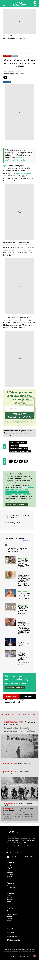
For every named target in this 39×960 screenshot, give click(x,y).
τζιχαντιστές (14, 445)
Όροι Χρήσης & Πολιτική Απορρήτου (18, 852)
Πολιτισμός (11, 893)
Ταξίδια (9, 920)
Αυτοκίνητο (10, 916)
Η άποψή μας (11, 887)
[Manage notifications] (34, 955)
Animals (9, 911)
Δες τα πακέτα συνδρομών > (16, 504)
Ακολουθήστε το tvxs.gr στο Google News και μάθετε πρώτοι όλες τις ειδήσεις (18, 433)
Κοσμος (14, 56)
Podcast (9, 878)
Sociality (25, 956)
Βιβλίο (9, 901)
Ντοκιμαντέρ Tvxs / (14, 722)
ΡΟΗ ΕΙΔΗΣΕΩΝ (11, 696)
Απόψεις (10, 883)
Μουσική (10, 899)
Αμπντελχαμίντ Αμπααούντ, (24, 245)
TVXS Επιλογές (13, 940)
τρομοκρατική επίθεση (25, 173)
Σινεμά (9, 895)
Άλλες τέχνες (11, 903)
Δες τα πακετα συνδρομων (15, 687)
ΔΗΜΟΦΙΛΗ (27, 696)
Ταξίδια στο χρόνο (12, 936)
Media (9, 869)
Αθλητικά (10, 872)
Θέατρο (9, 897)
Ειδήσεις (10, 862)
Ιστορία (10, 928)
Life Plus (10, 908)
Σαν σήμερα (10, 932)
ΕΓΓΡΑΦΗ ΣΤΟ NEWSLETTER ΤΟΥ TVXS (19, 415)
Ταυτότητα (10, 849)
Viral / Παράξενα (12, 914)
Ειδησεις (7, 56)
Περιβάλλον (10, 874)
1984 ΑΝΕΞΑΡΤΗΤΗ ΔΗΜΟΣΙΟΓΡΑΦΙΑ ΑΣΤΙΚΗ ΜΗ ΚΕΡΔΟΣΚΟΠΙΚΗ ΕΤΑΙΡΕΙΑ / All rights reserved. (19, 951)
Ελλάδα (9, 865)
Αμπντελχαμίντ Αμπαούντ (18, 442)
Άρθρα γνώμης (11, 886)
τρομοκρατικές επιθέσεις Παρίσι (20, 451)
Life (8, 912)
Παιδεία (9, 918)
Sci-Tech (9, 876)
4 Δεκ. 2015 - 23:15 (9, 71)
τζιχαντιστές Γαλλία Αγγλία (18, 448)
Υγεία (8, 870)
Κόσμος (9, 867)
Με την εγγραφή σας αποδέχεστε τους (20, 422)
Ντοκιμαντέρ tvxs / (11, 763)
